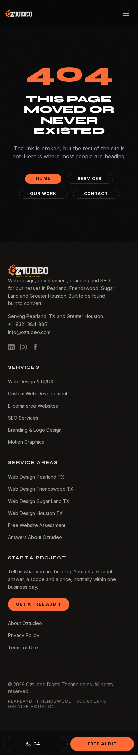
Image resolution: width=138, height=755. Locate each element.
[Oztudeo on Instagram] (23, 347)
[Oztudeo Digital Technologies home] (18, 13)
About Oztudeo (25, 623)
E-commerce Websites (33, 406)
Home (43, 178)
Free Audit (102, 743)
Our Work (43, 193)
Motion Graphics (26, 442)
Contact (96, 193)
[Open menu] (126, 13)
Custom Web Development (37, 393)
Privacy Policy (23, 635)
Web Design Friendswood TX (41, 489)
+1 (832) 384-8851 (28, 324)
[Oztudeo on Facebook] (35, 347)
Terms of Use (23, 647)
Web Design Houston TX (35, 513)
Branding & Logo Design (35, 430)
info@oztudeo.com (29, 332)
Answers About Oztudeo (35, 537)
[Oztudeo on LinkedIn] (11, 347)
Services (90, 178)
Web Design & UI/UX (31, 381)
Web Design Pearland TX (36, 477)
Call (39, 743)
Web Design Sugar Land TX (39, 501)
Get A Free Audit (38, 604)
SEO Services (23, 418)
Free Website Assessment (36, 525)
